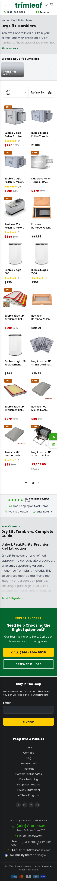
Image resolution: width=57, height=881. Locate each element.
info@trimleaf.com (30, 836)
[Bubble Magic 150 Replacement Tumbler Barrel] (15, 345)
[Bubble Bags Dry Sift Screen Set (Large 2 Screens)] (15, 390)
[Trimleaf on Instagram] (31, 804)
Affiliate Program (28, 795)
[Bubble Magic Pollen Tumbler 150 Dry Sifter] (15, 116)
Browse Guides (28, 664)
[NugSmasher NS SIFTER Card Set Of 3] (42, 345)
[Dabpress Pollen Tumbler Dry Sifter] (42, 162)
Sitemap (27, 866)
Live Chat (14, 842)
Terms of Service (42, 866)
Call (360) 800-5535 (28, 652)
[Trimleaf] (28, 5)
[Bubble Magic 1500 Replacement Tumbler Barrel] (42, 253)
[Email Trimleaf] (37, 804)
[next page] (39, 483)
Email (7, 703)
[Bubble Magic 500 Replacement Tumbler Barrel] (15, 253)
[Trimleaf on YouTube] (24, 804)
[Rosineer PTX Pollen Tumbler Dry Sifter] (15, 208)
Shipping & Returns (28, 784)
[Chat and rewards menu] (51, 440)
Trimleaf (17, 866)
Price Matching (28, 779)
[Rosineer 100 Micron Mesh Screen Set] (42, 390)
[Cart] (51, 4)
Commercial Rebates (28, 774)
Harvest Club (29, 763)
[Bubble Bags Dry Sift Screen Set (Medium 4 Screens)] (15, 299)
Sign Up (28, 722)
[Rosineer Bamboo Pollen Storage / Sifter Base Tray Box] (42, 208)
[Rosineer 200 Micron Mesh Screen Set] (15, 435)
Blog (28, 758)
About (28, 747)
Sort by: (8, 92)
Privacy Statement (28, 790)
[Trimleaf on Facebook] (18, 804)
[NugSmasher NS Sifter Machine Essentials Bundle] (42, 435)
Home (5, 20)
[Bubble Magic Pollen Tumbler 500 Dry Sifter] (15, 162)
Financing (28, 769)
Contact (28, 753)
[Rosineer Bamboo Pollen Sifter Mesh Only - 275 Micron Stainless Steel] (42, 299)
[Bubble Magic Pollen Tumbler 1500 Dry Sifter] (42, 116)
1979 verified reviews (38, 850)
